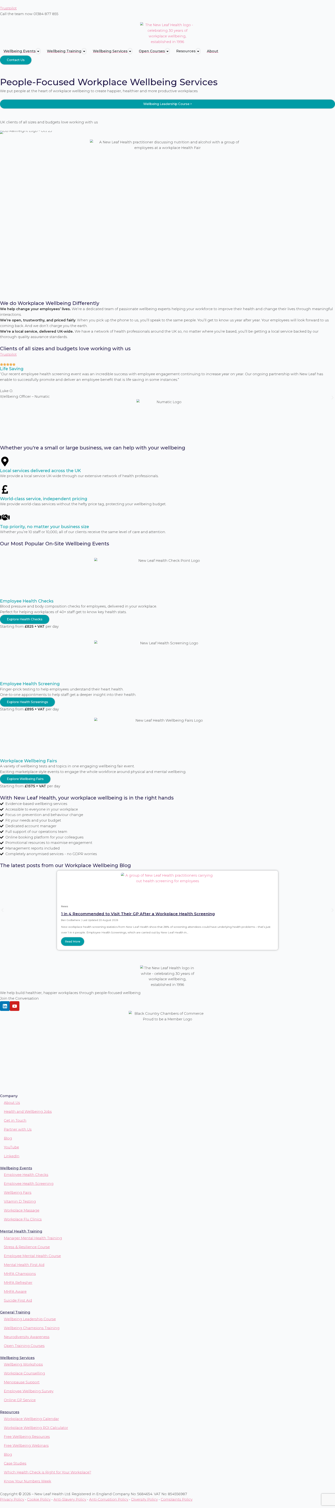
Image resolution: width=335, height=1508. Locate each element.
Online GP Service (20, 1400)
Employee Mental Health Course (32, 1256)
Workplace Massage (21, 1210)
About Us (12, 1103)
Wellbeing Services (17, 1358)
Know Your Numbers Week (27, 1481)
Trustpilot (8, 8)
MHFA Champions (20, 1274)
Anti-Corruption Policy (108, 1499)
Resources (9, 1412)
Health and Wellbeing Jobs (28, 1111)
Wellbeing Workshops (23, 1364)
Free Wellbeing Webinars (26, 1445)
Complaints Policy (177, 1499)
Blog (8, 1138)
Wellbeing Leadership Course (30, 1319)
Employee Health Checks (26, 1175)
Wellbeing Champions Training (32, 1328)
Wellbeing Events (16, 1168)
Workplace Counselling (24, 1373)
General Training (15, 1312)
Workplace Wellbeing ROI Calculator (36, 1428)
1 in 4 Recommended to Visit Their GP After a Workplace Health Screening (138, 914)
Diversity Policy (144, 1499)
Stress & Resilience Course (27, 1247)
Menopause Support (22, 1382)
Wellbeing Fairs (17, 1192)
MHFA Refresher (18, 1283)
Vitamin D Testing (20, 1201)
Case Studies (15, 1463)
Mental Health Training (21, 1231)
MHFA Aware (15, 1291)
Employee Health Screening (29, 1184)
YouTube (11, 1147)
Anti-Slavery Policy (70, 1499)
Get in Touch (15, 1120)
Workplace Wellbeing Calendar (31, 1419)
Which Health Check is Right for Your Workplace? (47, 1472)
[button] (2, 397)
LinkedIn (11, 1156)
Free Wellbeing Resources (27, 1437)
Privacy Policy (12, 1499)
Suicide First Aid (18, 1300)
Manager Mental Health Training (33, 1238)
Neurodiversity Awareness (26, 1337)
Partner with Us (18, 1129)
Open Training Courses (24, 1346)
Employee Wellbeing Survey (29, 1391)
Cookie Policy (39, 1499)
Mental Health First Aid (24, 1265)
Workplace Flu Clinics (23, 1219)
